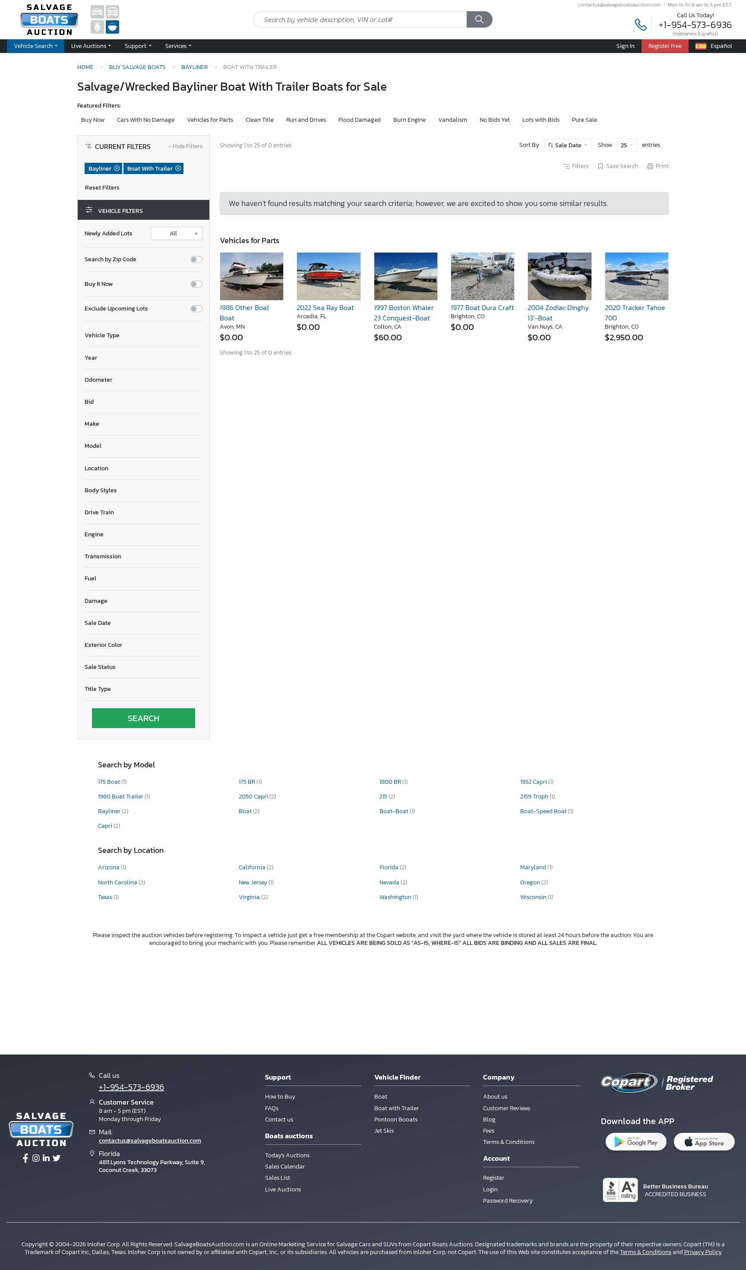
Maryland (533, 867)
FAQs (271, 1108)
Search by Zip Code (110, 259)
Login (490, 1189)
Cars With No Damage (145, 119)
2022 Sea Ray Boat (325, 307)
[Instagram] (36, 1158)
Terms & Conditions (508, 1141)
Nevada (390, 882)
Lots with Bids (541, 119)
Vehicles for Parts (210, 119)
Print (662, 166)
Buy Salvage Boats (137, 67)
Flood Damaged (359, 119)
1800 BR (390, 781)
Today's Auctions (287, 1155)
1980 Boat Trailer (121, 796)
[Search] (480, 19)
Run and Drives (306, 119)
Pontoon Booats (395, 1119)
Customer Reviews (506, 1108)
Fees (488, 1130)
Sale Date (568, 145)
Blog (489, 1119)
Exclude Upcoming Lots (116, 309)
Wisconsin (534, 897)
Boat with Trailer (396, 1108)
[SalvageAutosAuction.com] (97, 11)
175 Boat (109, 781)
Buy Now (92, 119)
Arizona (109, 867)
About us (495, 1096)
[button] (143, 335)
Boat (246, 811)
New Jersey (254, 882)
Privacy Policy (703, 1252)
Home (85, 67)
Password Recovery (508, 1200)
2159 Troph (535, 796)
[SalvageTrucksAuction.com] (112, 11)
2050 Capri (254, 796)
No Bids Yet (495, 119)
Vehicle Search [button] (34, 46)
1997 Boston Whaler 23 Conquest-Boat (404, 312)
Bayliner (194, 67)
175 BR (247, 781)
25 (624, 145)
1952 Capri (534, 781)
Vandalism (452, 119)
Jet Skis (384, 1130)
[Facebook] (25, 1158)
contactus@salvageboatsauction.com (619, 5)
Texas (106, 897)
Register (493, 1177)
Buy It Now (99, 284)
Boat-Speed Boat (544, 811)
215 (384, 796)
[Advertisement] (373, 999)
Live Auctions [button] (89, 46)
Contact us (279, 1119)
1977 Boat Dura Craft (482, 307)
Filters (580, 166)
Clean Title (260, 119)
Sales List (277, 1177)
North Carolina (118, 882)
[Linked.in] (46, 1158)
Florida (389, 867)
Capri (106, 825)
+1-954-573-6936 (695, 25)
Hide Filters (185, 147)
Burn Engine (409, 119)
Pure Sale (584, 119)
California (253, 867)
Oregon (530, 882)
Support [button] (136, 46)
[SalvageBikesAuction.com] (97, 26)
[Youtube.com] (56, 1158)
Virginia (250, 897)
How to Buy (280, 1096)
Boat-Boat (394, 811)
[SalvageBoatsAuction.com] (112, 26)
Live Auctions (283, 1189)
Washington (396, 897)
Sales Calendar (285, 1166)
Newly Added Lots (109, 234)
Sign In (625, 46)
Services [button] (176, 46)
